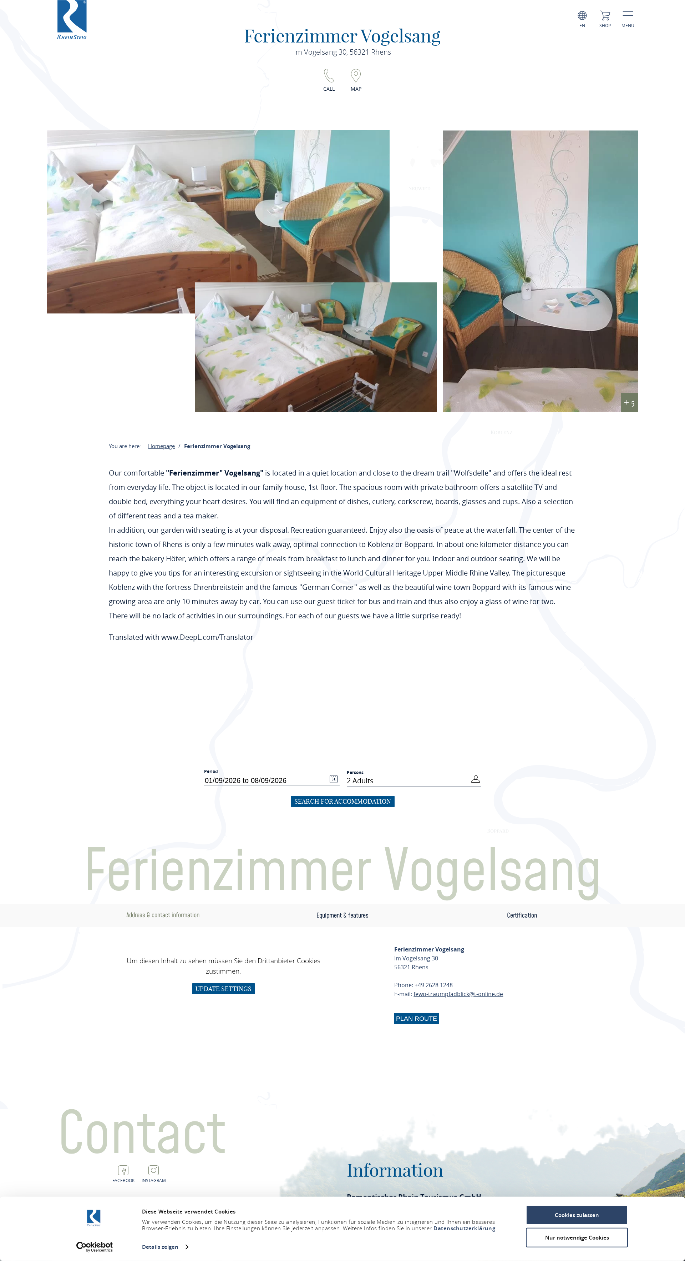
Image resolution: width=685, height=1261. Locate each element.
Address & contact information (162, 915)
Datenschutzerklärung (464, 1228)
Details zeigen (160, 1247)
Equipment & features (342, 915)
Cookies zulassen (577, 1215)
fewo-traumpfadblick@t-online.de (458, 994)
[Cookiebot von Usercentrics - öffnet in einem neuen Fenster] (95, 1247)
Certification (522, 915)
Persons (355, 772)
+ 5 (629, 402)
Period (211, 771)
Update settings (224, 989)
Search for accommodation (342, 801)
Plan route (416, 1018)
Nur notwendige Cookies (577, 1237)
